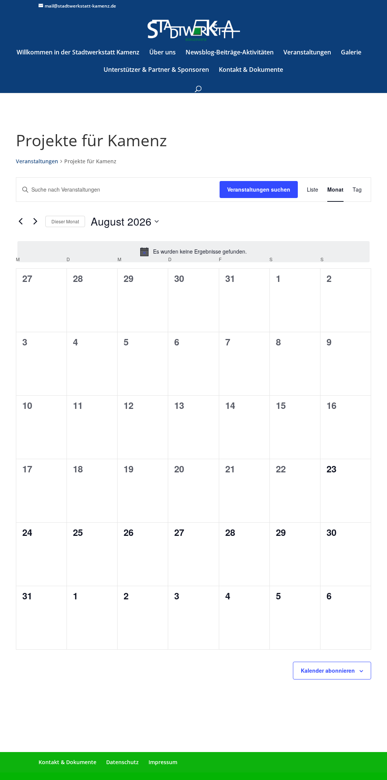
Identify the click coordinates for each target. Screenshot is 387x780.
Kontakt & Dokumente (251, 70)
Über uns (162, 53)
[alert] (193, 251)
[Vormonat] (20, 221)
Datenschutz (122, 762)
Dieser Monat (65, 221)
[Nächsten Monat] (35, 221)
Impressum (163, 762)
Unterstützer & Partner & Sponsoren (156, 70)
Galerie (351, 53)
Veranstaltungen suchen (258, 189)
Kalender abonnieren (328, 670)
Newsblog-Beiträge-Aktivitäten (230, 53)
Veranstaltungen (307, 53)
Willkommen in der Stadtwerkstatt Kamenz (78, 53)
